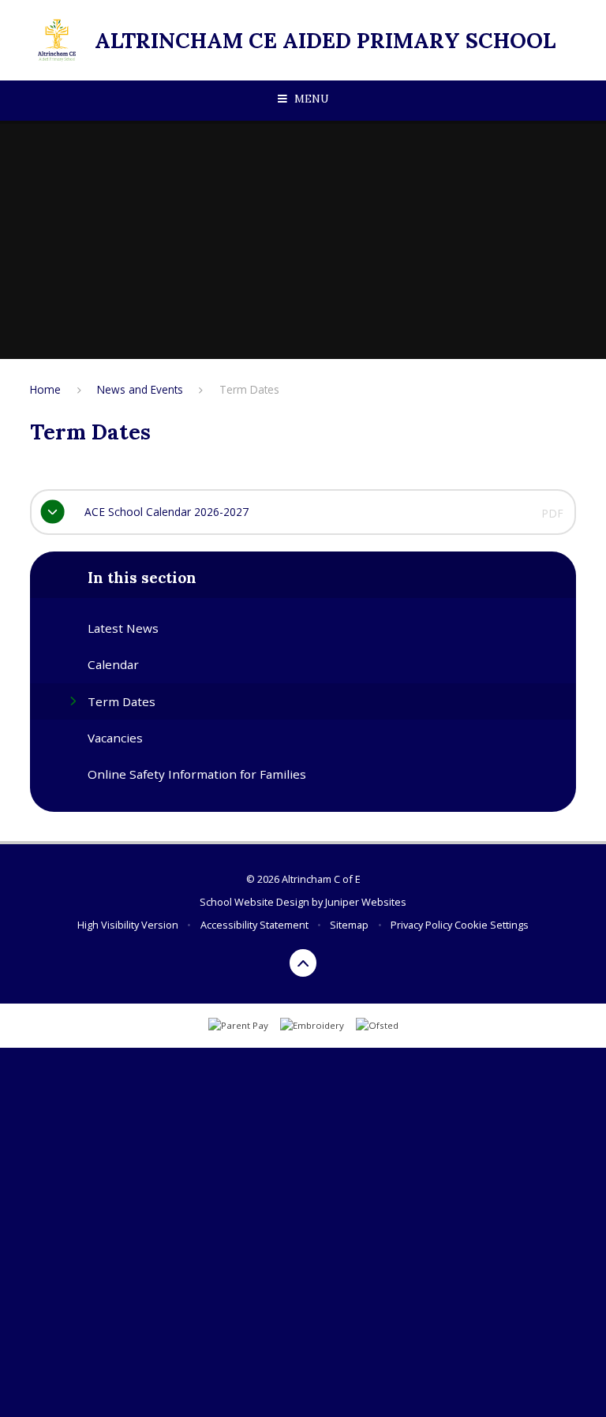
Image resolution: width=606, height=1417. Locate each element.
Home (45, 389)
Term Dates (249, 389)
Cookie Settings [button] (491, 925)
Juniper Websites (365, 902)
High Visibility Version (127, 925)
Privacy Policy (421, 925)
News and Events (140, 389)
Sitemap (349, 925)
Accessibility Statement (254, 925)
